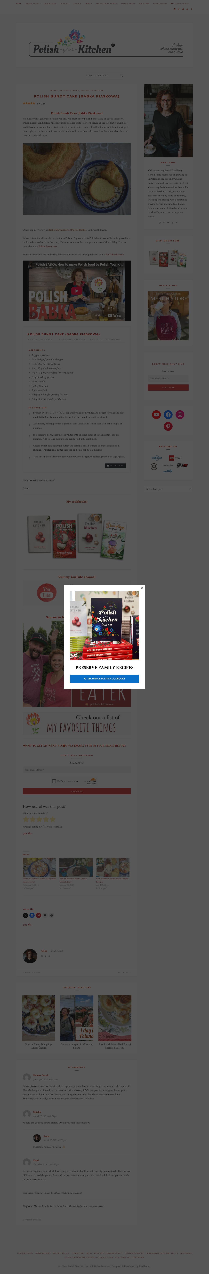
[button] (141, 588)
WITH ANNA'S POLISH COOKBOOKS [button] (104, 678)
